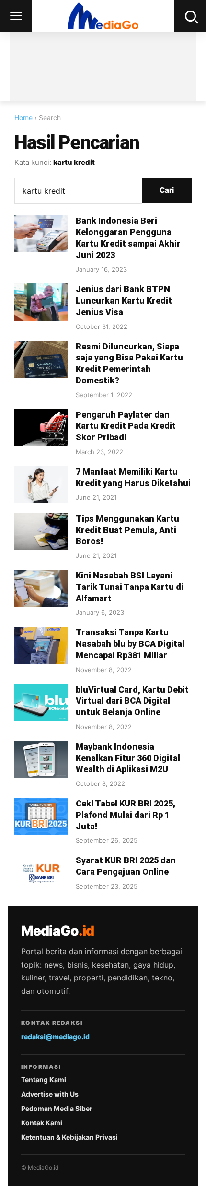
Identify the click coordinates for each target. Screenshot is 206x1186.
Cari (167, 190)
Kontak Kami (41, 1123)
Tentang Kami (43, 1080)
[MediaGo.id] (103, 16)
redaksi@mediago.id (55, 1037)
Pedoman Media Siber (56, 1108)
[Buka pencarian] (190, 16)
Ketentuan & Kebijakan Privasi (69, 1137)
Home (23, 117)
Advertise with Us (50, 1094)
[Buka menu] (16, 16)
